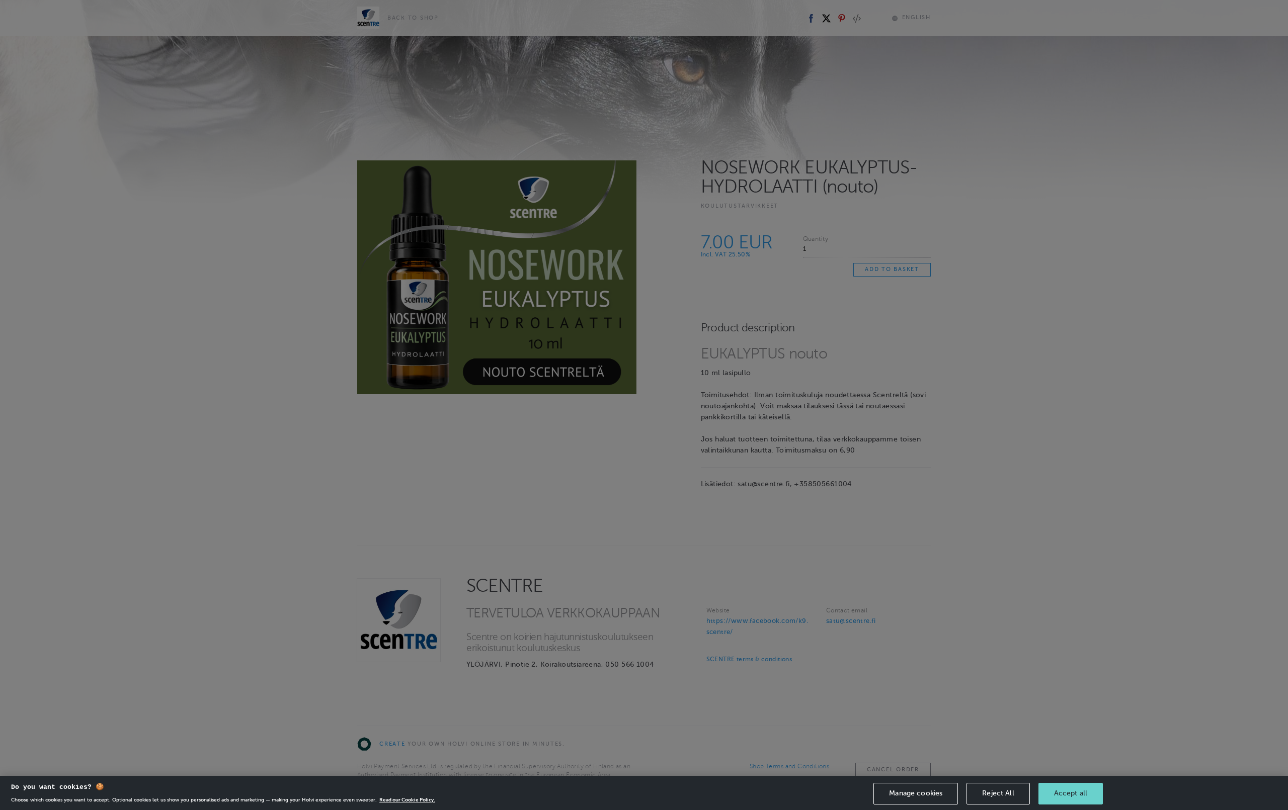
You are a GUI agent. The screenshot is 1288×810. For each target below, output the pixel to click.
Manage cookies (915, 793)
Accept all (1070, 793)
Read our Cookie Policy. (407, 799)
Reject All (998, 793)
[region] (644, 793)
